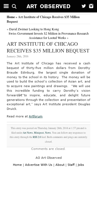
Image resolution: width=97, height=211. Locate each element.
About (60, 165)
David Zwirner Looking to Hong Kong (34, 29)
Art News (28, 132)
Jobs (81, 165)
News (48, 132)
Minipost (39, 132)
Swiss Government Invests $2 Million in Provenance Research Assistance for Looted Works (49, 35)
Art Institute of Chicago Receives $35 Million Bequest (48, 47)
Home (11, 17)
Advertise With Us (38, 165)
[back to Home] (48, 6)
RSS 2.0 (37, 137)
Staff (71, 165)
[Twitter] (82, 6)
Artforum (36, 116)
